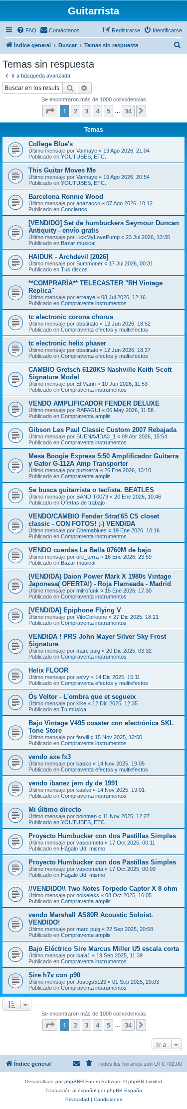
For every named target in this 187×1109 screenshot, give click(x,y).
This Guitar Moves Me (62, 170)
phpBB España (124, 1090)
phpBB (72, 1081)
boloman (86, 816)
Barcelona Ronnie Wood (65, 196)
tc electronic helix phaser (67, 343)
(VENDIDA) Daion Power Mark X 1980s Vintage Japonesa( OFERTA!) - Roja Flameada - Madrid (99, 580)
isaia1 (83, 955)
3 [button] (86, 110)
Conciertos (74, 209)
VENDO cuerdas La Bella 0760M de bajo (89, 550)
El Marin (86, 384)
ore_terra (87, 557)
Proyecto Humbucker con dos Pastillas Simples (102, 836)
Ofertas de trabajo (83, 503)
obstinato (87, 324)
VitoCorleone (91, 617)
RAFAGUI (88, 410)
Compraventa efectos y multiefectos (104, 330)
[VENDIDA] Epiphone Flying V (74, 610)
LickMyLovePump (98, 237)
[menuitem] (26, 30)
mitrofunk (87, 591)
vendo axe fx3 (49, 757)
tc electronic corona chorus (70, 317)
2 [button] (75, 110)
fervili (82, 737)
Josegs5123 (91, 982)
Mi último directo (54, 809)
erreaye (85, 297)
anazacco (88, 203)
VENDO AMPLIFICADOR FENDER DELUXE (94, 403)
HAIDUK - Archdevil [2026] (68, 256)
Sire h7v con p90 (54, 975)
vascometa (89, 843)
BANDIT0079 (92, 497)
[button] (49, 111)
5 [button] (108, 110)
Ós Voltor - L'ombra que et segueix (82, 696)
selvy (82, 677)
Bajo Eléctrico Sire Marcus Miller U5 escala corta (103, 948)
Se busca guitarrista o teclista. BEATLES (91, 490)
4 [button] (97, 110)
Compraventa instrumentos (94, 303)
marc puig (88, 651)
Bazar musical (78, 243)
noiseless (87, 895)
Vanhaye (86, 151)
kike (81, 703)
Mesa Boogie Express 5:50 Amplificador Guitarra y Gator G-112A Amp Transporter (103, 459)
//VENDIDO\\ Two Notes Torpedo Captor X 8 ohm (103, 888)
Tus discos (74, 269)
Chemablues (91, 530)
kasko (83, 764)
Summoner (89, 263)
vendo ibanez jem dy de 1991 (73, 783)
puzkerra (87, 470)
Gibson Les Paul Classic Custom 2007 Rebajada (102, 429)
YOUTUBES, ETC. (83, 157)
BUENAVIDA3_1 (96, 436)
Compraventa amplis (86, 416)
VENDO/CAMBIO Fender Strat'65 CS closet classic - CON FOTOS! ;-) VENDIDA (93, 519)
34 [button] (128, 110)
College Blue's (50, 144)
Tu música (73, 709)
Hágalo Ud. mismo (83, 849)
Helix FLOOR (48, 670)
